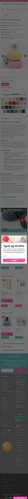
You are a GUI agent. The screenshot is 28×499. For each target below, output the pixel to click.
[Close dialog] (25, 237)
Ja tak (14, 260)
